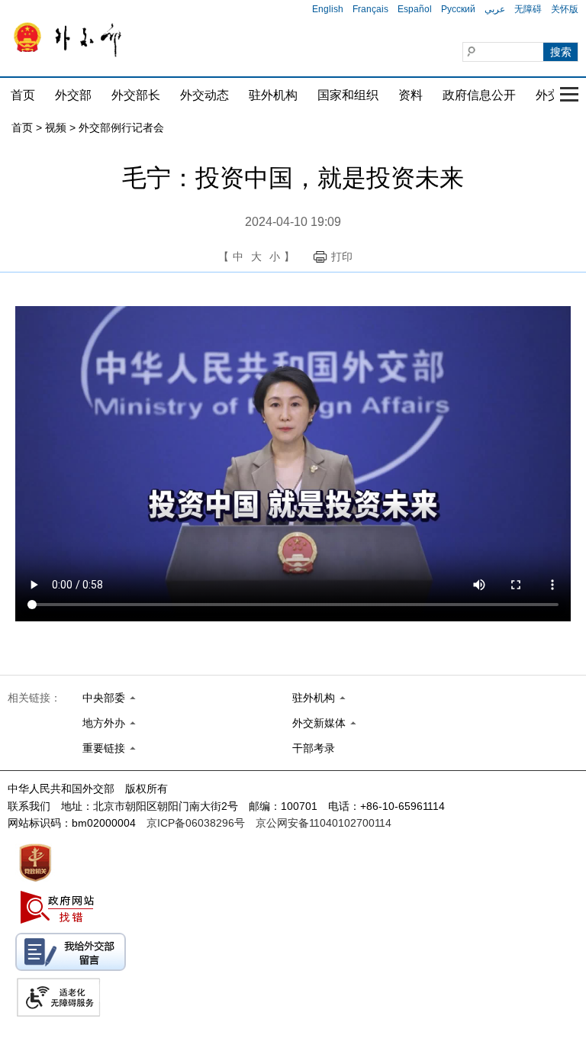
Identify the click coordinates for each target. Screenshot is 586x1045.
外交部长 (135, 95)
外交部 (73, 95)
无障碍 (528, 9)
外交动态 (204, 95)
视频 (55, 127)
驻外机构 (273, 95)
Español (415, 9)
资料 (410, 95)
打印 (342, 256)
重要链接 (103, 748)
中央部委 (103, 698)
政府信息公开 (479, 95)
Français (370, 9)
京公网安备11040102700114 (323, 823)
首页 (23, 95)
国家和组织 (347, 95)
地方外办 (103, 723)
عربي (495, 9)
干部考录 (313, 748)
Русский (458, 9)
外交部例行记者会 (121, 127)
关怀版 (564, 9)
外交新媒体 (319, 723)
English (327, 9)
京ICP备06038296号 (195, 823)
